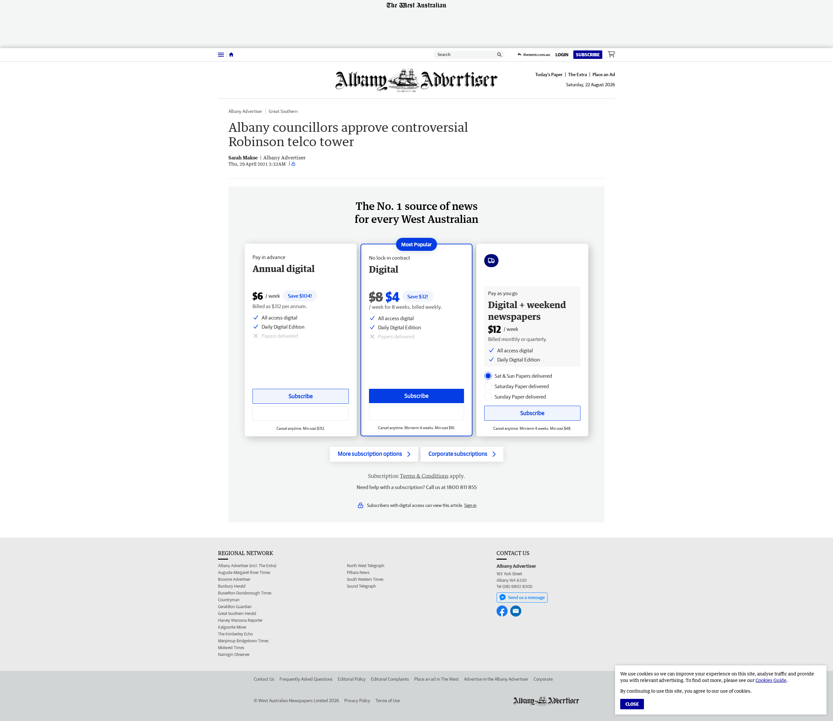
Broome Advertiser (234, 579)
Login (561, 54)
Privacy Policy (357, 700)
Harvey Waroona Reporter (240, 620)
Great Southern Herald (237, 613)
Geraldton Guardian (235, 606)
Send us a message (526, 597)
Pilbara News (358, 572)
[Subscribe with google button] (416, 413)
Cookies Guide (771, 680)
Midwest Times (231, 647)
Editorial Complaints (390, 679)
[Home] (231, 55)
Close (632, 704)
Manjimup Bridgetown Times (243, 640)
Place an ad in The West (436, 679)
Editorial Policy (352, 679)
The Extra (577, 74)
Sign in (470, 505)
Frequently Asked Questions (306, 679)
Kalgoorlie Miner (232, 627)
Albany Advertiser (245, 111)
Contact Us (264, 679)
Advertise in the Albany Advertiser (496, 679)
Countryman (228, 599)
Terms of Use (388, 700)
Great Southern (283, 111)
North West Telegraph (365, 565)
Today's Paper (549, 74)
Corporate (543, 679)
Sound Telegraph (361, 586)
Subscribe (588, 54)
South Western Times (365, 579)
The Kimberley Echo (235, 634)
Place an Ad (604, 74)
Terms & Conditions (424, 476)
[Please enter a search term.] (499, 55)
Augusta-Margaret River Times (244, 572)
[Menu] (221, 54)
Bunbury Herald (231, 586)
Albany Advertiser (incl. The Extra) (247, 565)
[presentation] (488, 376)
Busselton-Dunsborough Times (244, 593)
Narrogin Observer (234, 654)
